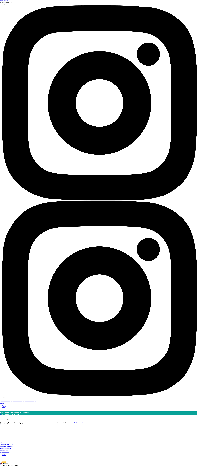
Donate (3, 409)
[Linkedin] (4, 397)
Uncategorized (9, 434)
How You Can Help (5, 408)
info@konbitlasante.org (4, 0)
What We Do (4, 406)
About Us (3, 407)
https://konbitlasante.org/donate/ (79, 422)
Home (3, 405)
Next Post (3, 454)
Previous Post (4, 455)
